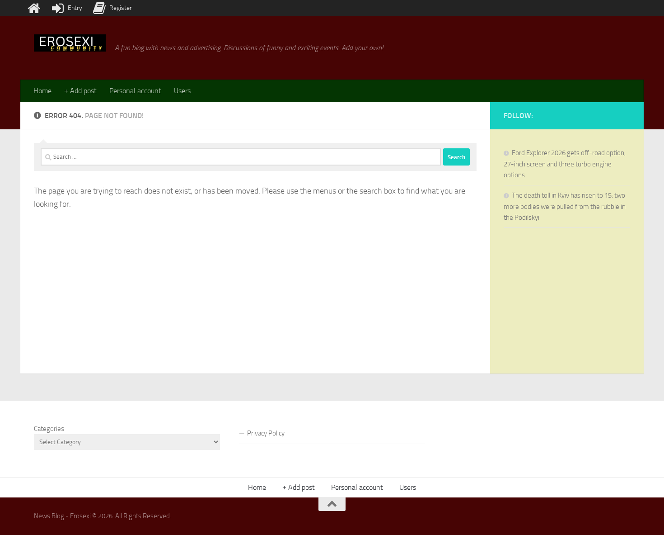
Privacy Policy (266, 433)
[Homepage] (34, 8)
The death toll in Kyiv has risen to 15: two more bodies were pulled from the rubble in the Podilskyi (565, 206)
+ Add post (80, 90)
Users (182, 90)
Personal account (135, 90)
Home (42, 90)
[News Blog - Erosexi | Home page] (70, 43)
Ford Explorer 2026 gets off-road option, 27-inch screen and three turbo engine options (565, 164)
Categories (49, 429)
